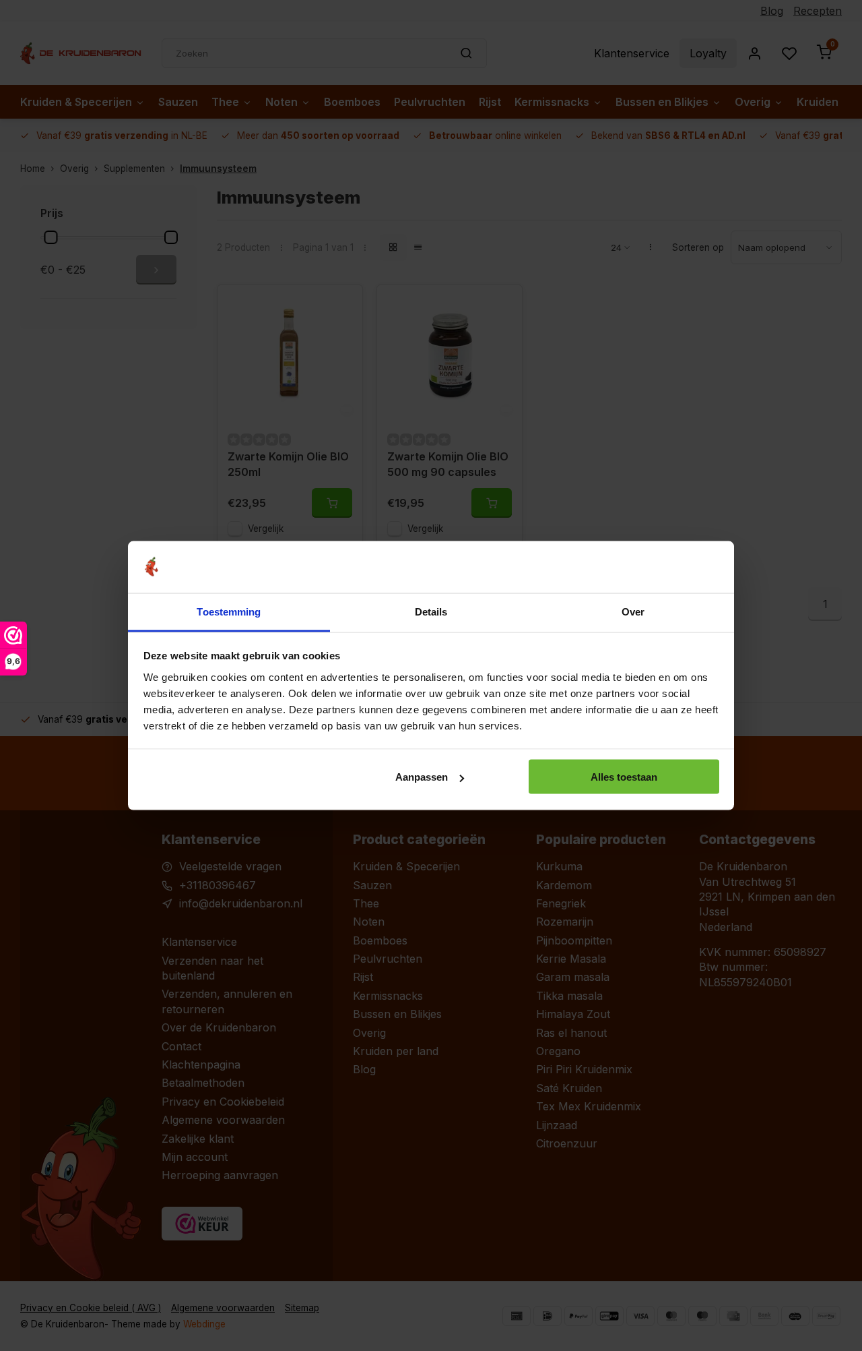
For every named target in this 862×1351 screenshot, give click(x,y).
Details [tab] (431, 611)
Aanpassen (421, 777)
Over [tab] (633, 611)
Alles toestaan (624, 777)
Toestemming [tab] (229, 611)
